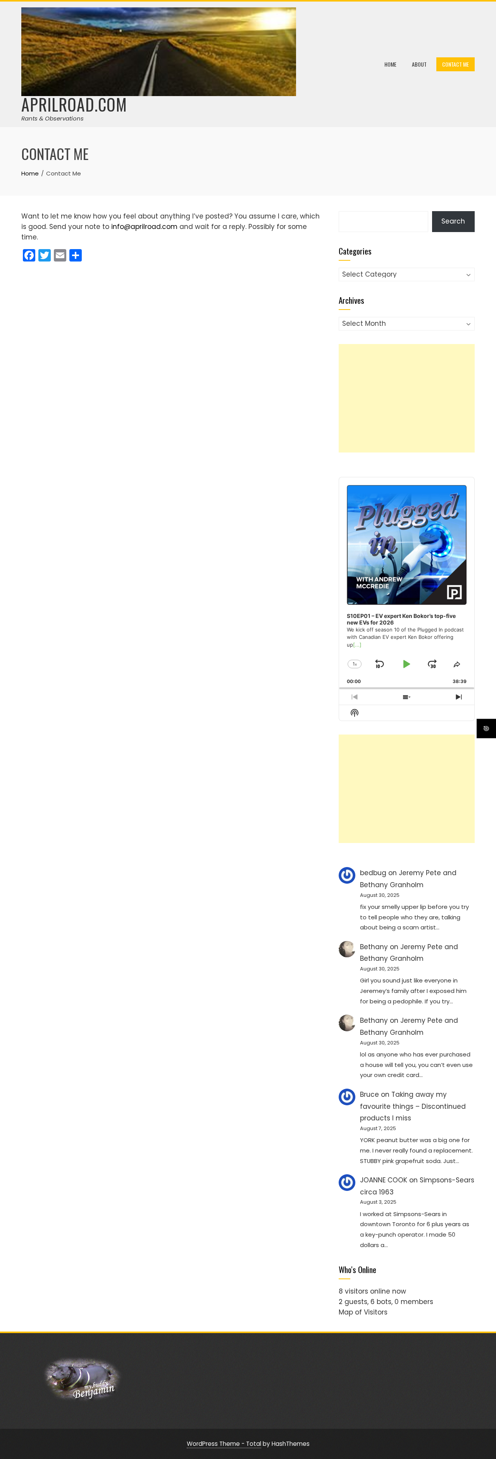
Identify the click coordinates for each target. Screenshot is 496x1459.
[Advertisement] (407, 398)
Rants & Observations (52, 118)
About (419, 64)
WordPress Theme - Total (224, 1444)
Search (453, 221)
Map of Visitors (363, 1312)
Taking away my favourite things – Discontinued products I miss (413, 1106)
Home (390, 64)
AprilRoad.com (74, 104)
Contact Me (455, 64)
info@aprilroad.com (144, 226)
